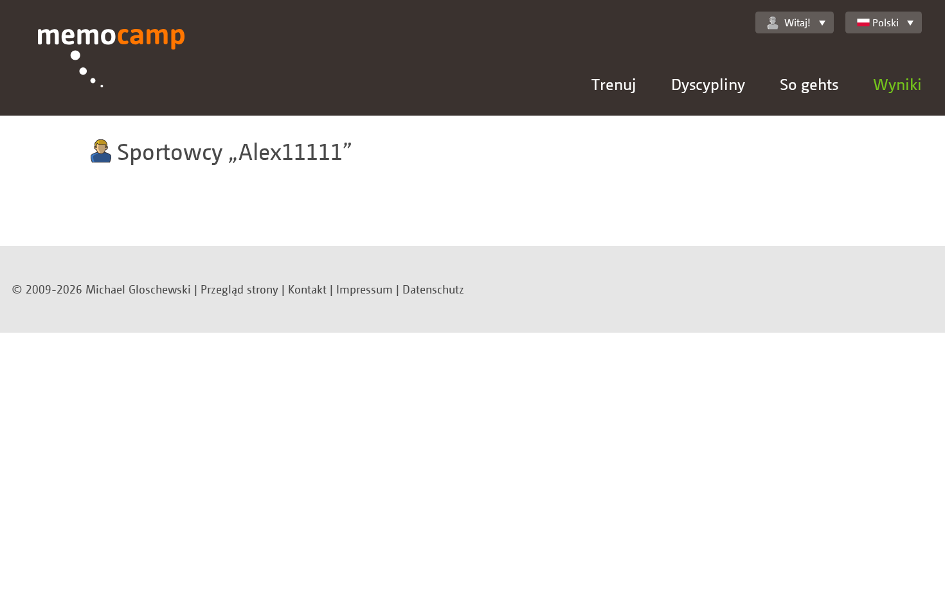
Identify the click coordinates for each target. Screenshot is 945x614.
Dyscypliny (708, 84)
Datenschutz (433, 289)
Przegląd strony (239, 289)
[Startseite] (111, 72)
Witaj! (797, 22)
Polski (885, 22)
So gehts (809, 84)
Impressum (364, 289)
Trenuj (613, 84)
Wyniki (897, 84)
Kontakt (307, 289)
